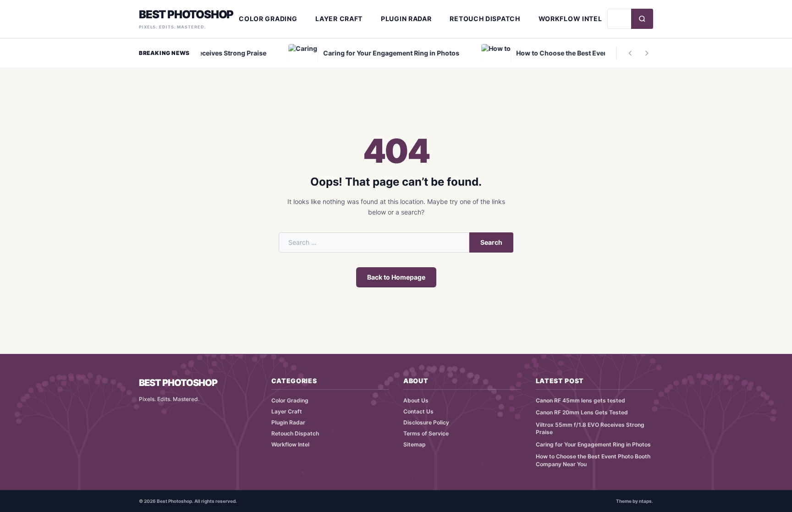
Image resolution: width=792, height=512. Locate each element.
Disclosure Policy (426, 422)
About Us (416, 400)
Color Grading (268, 18)
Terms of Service (426, 433)
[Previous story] (630, 53)
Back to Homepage (396, 277)
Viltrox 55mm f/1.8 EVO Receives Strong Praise (590, 428)
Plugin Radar (406, 18)
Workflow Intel (570, 18)
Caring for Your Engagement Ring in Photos (593, 444)
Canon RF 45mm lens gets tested (580, 400)
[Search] (642, 19)
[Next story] (646, 53)
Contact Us (418, 411)
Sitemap (414, 444)
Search (491, 242)
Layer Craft (339, 18)
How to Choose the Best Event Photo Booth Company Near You (593, 460)
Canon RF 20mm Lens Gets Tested (582, 412)
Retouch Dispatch (485, 18)
